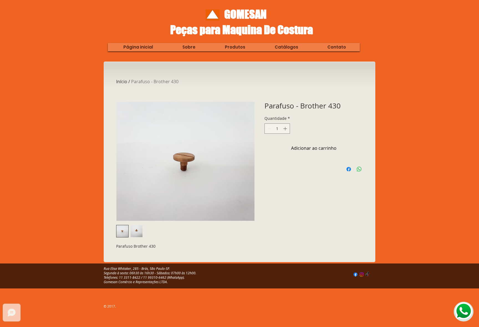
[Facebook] (355, 274)
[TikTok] (367, 274)
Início (121, 81)
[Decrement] (268, 128)
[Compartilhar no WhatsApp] (359, 169)
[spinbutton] (277, 128)
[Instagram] (361, 274)
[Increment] (285, 128)
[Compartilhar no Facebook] (348, 169)
